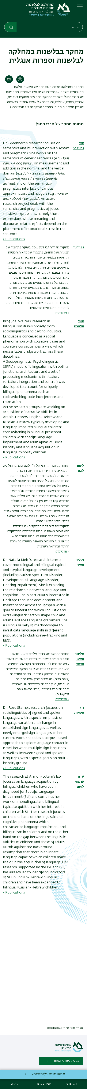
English (9, 79)
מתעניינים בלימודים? (48, 1074)
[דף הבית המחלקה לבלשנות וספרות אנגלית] (37, 12)
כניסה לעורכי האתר (66, 1061)
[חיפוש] (10, 26)
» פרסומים (62, 313)
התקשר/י (72, 1083)
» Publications (14, 239)
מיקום (15, 1083)
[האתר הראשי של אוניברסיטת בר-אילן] (68, 1051)
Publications (15, 892)
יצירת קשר (43, 1083)
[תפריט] (80, 8)
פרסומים (61, 699)
